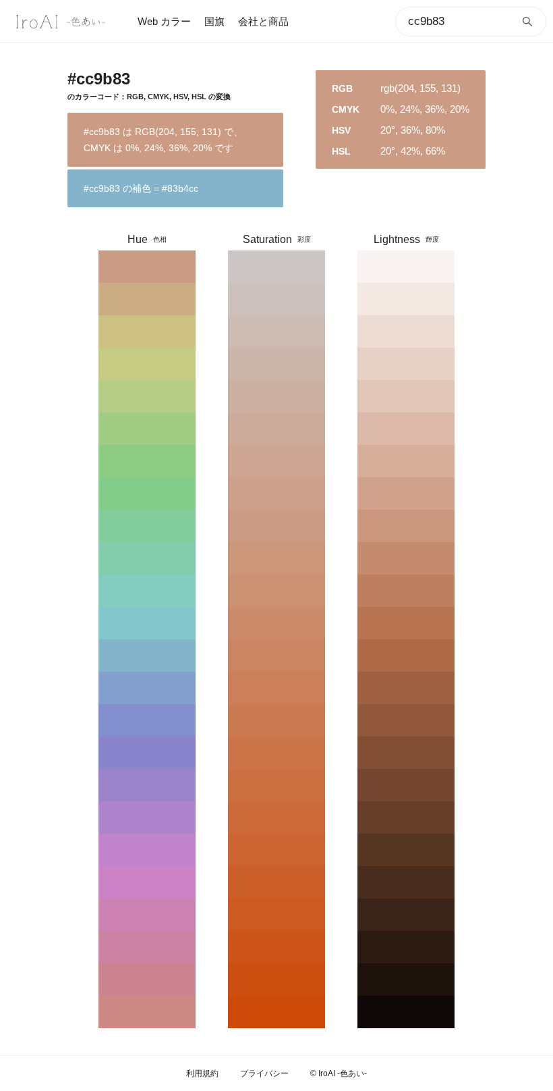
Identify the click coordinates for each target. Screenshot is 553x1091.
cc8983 (147, 1012)
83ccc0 (147, 591)
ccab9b (276, 429)
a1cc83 (147, 429)
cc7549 (276, 753)
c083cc (147, 850)
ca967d (406, 526)
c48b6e (406, 558)
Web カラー (164, 21)
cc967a (276, 558)
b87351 (406, 623)
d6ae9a (406, 461)
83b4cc (147, 655)
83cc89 (147, 493)
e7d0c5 (406, 364)
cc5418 (276, 947)
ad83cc (147, 817)
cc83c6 (147, 882)
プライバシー (264, 1073)
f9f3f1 (406, 266)
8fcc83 (147, 461)
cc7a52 (276, 720)
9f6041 (406, 688)
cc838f (147, 979)
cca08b (276, 493)
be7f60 (406, 591)
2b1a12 (406, 947)
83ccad (147, 558)
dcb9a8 (406, 429)
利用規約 (202, 1073)
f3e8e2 (406, 299)
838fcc (147, 720)
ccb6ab (276, 364)
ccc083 (147, 331)
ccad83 (147, 299)
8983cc (147, 753)
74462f (406, 785)
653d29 (406, 817)
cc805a (276, 688)
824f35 (406, 753)
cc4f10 (276, 979)
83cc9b (147, 526)
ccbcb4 (276, 331)
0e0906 (406, 1012)
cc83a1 (147, 947)
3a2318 (406, 915)
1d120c (406, 979)
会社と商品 (263, 21)
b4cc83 (147, 396)
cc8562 (276, 655)
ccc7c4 (276, 266)
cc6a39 (276, 817)
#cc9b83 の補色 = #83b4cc (141, 188)
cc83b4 (147, 915)
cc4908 (276, 1012)
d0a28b (406, 493)
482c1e (406, 882)
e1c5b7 (406, 396)
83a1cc (147, 688)
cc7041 (276, 785)
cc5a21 (276, 915)
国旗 (214, 21)
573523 (406, 850)
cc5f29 (276, 882)
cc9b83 (147, 266)
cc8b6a (276, 623)
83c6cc (147, 623)
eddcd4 (406, 331)
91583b (406, 720)
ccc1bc (276, 299)
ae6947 (406, 655)
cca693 (276, 461)
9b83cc (147, 785)
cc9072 (276, 591)
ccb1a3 (276, 396)
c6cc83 (147, 364)
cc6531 (276, 850)
